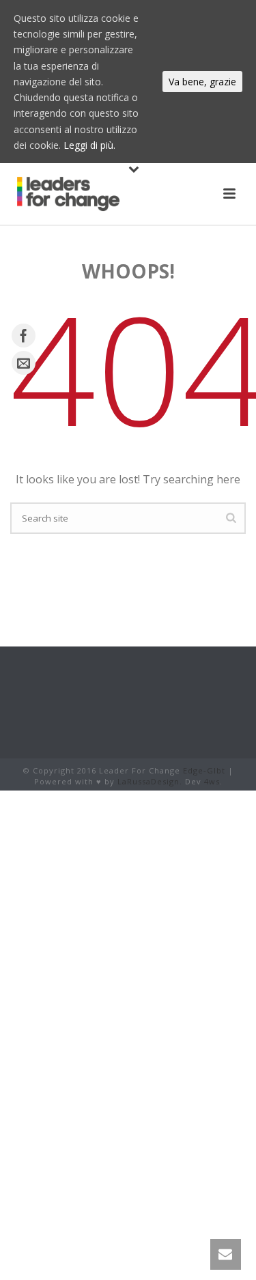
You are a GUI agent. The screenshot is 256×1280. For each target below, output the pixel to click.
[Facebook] (23, 335)
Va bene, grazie (202, 81)
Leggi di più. (89, 145)
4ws (212, 781)
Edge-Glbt (204, 770)
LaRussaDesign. (149, 781)
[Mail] (23, 363)
